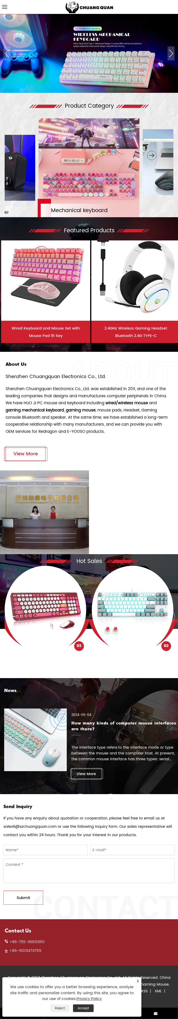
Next (171, 53)
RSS (144, 991)
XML (158, 991)
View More (25, 454)
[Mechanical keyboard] (88, 120)
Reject (60, 1008)
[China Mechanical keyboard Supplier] (89, 16)
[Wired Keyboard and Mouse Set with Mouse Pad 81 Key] (45, 276)
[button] (17, 155)
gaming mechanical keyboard (35, 410)
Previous (6, 53)
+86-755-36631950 (26, 942)
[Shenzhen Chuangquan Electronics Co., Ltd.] (89, 3)
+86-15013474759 (25, 951)
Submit (23, 898)
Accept (83, 1008)
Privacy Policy (89, 999)
